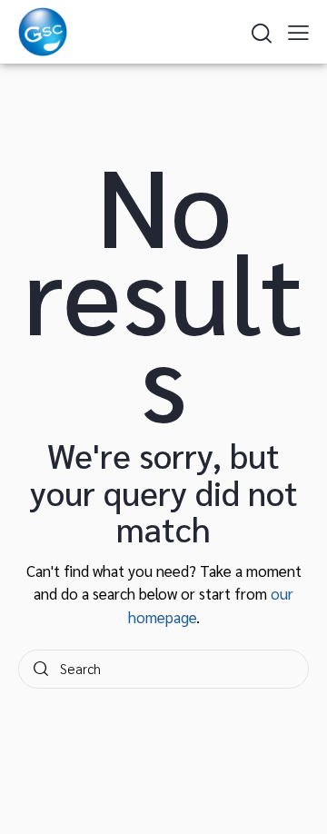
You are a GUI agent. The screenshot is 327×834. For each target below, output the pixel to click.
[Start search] (41, 669)
